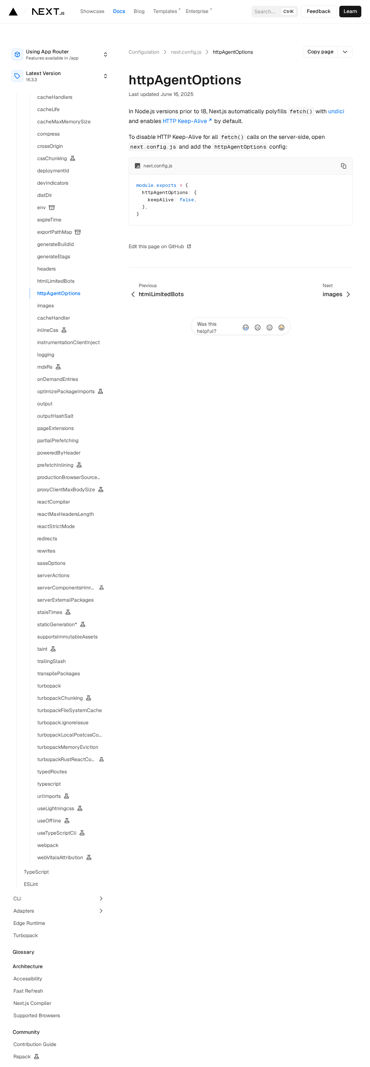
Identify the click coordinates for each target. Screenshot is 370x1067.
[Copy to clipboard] (343, 166)
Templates (165, 11)
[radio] (245, 327)
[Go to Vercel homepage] (13, 12)
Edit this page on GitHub (156, 246)
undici (336, 111)
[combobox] (60, 54)
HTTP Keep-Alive (185, 121)
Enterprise (197, 11)
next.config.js (186, 52)
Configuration (144, 52)
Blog (139, 11)
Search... (274, 11)
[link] (350, 11)
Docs (119, 11)
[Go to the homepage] (48, 11)
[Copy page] (345, 52)
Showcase (92, 11)
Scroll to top (212, 246)
